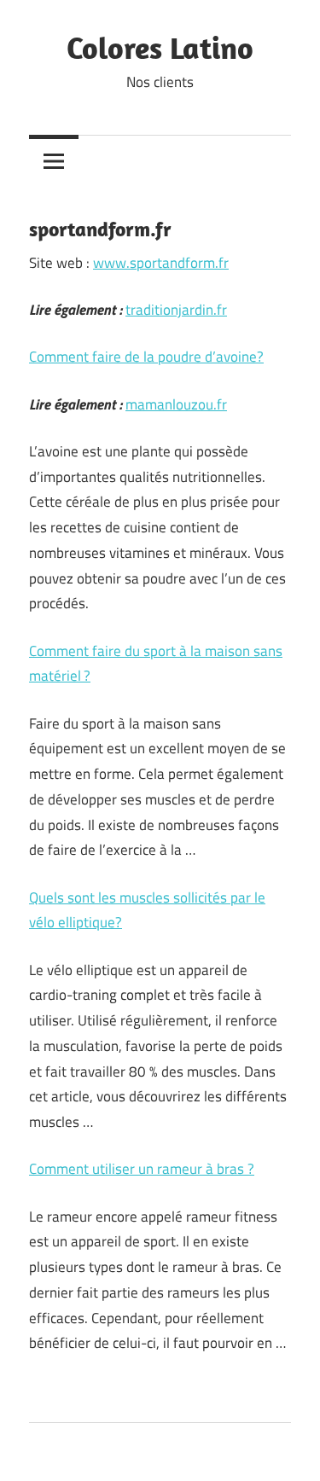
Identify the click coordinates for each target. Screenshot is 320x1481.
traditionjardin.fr (176, 310)
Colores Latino (160, 47)
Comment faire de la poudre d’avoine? (146, 357)
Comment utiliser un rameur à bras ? (141, 1169)
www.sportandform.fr (161, 263)
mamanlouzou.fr (176, 404)
